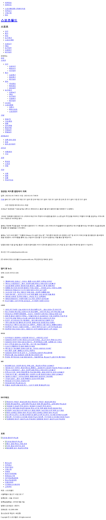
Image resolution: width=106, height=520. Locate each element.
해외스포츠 (13, 109)
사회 (6, 173)
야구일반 (12, 70)
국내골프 (12, 83)
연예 (2, 115)
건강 (6, 154)
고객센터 (8, 487)
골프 (6, 36)
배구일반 (8, 52)
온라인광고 (9, 467)
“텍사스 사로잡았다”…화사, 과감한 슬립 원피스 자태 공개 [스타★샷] (30, 283)
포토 (2, 158)
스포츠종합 (9, 105)
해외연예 (8, 128)
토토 (6, 142)
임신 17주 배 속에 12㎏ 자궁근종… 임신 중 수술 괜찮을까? (26, 344)
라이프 (3, 148)
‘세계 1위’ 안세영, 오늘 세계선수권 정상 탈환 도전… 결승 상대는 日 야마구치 (33, 309)
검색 (2, 58)
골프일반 (12, 88)
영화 (6, 123)
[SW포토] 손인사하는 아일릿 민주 (17, 381)
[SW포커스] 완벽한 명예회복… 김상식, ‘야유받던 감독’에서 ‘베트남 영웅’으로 (33, 314)
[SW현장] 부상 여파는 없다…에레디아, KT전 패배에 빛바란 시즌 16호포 (31, 329)
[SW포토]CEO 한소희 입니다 (15, 383)
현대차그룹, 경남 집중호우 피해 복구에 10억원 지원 (24, 355)
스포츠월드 (9, 20)
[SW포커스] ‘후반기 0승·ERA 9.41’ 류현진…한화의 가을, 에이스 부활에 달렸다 (33, 325)
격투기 (11, 107)
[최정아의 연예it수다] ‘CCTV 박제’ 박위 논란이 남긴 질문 (26, 290)
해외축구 (12, 77)
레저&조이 (5, 136)
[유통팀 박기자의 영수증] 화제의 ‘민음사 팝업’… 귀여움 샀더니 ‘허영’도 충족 (33, 288)
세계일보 (8, 3)
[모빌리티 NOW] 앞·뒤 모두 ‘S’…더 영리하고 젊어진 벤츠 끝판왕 (28, 353)
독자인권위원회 (11, 474)
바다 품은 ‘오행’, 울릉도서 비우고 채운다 (20, 350)
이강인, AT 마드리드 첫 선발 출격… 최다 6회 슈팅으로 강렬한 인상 (29, 320)
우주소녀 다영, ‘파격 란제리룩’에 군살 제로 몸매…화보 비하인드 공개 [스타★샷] (34, 372)
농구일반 (8, 48)
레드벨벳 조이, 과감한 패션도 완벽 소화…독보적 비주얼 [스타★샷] (29, 366)
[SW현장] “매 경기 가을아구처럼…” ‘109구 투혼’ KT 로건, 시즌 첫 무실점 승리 (33, 327)
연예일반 (8, 130)
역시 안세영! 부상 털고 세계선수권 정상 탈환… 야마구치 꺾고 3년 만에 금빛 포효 (34, 312)
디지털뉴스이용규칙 (12, 484)
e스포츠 (8, 103)
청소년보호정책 (11, 480)
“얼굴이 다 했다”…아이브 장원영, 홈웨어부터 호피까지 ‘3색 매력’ (29, 376)
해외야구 (12, 68)
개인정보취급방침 (11, 478)
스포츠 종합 (9, 40)
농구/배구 (8, 38)
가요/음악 (8, 121)
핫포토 (7, 161)
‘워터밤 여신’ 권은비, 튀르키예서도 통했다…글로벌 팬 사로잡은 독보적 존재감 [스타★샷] (38, 368)
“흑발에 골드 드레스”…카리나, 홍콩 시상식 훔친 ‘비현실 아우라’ (28, 281)
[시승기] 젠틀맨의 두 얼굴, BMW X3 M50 (20, 346)
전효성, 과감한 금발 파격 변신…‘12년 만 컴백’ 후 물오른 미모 (27, 385)
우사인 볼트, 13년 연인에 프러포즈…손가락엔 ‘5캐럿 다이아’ (27, 301)
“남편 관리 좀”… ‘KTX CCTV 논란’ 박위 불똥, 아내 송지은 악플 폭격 (30, 294)
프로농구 (8, 44)
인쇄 (2, 199)
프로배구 (8, 50)
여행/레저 (8, 152)
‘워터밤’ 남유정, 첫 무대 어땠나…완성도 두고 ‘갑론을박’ (25, 296)
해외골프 (12, 86)
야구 (6, 31)
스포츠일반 (13, 111)
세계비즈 (8, 5)
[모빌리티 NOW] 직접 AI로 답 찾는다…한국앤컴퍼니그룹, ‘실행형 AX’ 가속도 (33, 342)
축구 (6, 33)
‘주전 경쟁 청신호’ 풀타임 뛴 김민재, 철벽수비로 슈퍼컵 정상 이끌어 (30, 322)
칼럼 (6, 175)
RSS (6, 15)
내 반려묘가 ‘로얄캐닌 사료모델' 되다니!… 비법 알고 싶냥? (26, 337)
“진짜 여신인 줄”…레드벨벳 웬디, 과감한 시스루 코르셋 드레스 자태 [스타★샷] (34, 374)
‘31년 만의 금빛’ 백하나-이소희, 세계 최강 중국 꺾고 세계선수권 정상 (30, 318)
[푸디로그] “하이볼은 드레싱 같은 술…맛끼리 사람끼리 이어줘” (28, 348)
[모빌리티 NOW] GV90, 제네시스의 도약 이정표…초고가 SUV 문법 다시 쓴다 (33, 340)
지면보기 (8, 11)
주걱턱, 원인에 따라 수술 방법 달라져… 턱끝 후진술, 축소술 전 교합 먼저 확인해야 (35, 357)
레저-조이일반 (10, 144)
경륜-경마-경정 (10, 140)
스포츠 (3, 60)
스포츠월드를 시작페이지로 (15, 8)
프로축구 (12, 75)
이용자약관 (9, 482)
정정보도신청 (10, 476)
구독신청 (8, 13)
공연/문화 (8, 125)
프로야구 (12, 66)
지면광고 (8, 465)
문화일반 (8, 132)
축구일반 (12, 79)
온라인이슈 (9, 180)
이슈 (2, 170)
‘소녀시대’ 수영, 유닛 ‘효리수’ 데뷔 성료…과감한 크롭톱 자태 (27, 292)
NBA (7, 46)
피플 (6, 178)
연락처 (7, 471)
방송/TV (8, 119)
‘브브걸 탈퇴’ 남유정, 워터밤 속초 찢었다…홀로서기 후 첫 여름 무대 (30, 286)
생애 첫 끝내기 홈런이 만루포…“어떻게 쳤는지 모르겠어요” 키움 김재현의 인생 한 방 (36, 316)
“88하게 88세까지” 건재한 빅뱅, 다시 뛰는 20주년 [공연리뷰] (27, 299)
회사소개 (8, 463)
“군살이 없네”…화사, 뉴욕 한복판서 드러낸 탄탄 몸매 (24, 379)
